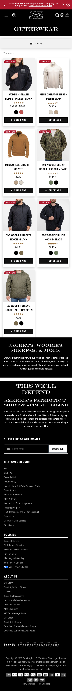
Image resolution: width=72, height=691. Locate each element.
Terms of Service (11, 541)
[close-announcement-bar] (68, 5)
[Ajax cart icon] (67, 15)
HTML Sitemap (28, 683)
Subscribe (57, 448)
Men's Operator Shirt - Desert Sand (53, 96)
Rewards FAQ (10, 477)
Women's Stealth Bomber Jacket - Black (18, 96)
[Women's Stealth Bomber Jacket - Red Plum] (21, 112)
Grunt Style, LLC (30, 658)
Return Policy (10, 481)
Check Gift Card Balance (15, 520)
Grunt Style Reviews (13, 622)
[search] (57, 15)
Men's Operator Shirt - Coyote (18, 167)
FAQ (6, 468)
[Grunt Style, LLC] (36, 15)
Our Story (8, 583)
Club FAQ (8, 473)
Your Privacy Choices (13, 562)
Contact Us (9, 516)
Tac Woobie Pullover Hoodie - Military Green (19, 308)
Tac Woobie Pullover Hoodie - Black (18, 237)
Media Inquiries (11, 609)
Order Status (10, 490)
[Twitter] (28, 644)
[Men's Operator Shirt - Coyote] (56, 112)
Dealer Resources (12, 604)
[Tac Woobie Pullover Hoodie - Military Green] (21, 253)
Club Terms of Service (14, 545)
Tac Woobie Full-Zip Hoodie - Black (53, 237)
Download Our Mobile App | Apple (19, 630)
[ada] (14, 15)
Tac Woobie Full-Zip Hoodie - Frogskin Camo (53, 167)
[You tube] (56, 644)
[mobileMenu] (6, 15)
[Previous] (4, 4)
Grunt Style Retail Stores (15, 587)
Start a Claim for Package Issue (18, 503)
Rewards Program (12, 507)
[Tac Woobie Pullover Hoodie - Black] (19, 215)
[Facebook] (21, 644)
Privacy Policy (10, 554)
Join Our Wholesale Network (17, 600)
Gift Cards (8, 617)
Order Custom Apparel (14, 596)
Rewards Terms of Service (15, 549)
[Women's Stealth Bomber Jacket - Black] (19, 74)
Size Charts (9, 525)
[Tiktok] (49, 644)
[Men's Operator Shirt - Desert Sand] (53, 74)
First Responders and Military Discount (21, 512)
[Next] (62, 4)
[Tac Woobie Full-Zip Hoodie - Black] (56, 182)
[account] (62, 15)
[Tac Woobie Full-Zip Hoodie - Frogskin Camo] (53, 145)
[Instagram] (35, 644)
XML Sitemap (45, 683)
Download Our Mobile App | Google (20, 626)
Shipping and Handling (14, 558)
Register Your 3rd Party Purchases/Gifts (22, 486)
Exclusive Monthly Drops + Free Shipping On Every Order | (33, 4)
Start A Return (10, 499)
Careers (7, 591)
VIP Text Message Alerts (15, 613)
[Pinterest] (42, 644)
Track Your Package (13, 494)
